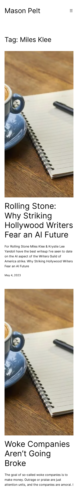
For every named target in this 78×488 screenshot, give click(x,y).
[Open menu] (71, 10)
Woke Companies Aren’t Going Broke (37, 453)
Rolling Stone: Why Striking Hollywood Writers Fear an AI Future (39, 220)
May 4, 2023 (13, 275)
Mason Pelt (22, 10)
